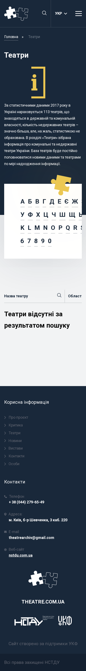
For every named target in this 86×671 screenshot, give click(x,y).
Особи (14, 464)
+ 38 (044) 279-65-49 (26, 502)
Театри (14, 433)
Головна (11, 36)
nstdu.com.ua (21, 555)
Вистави (16, 448)
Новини (15, 440)
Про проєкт (18, 417)
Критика (16, 425)
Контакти (16, 456)
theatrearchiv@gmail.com (31, 537)
